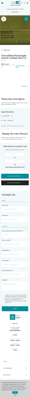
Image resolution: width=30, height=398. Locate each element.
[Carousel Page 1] (14, 41)
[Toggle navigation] (2, 3)
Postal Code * (5, 260)
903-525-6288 (15, 12)
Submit (15, 308)
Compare (23, 86)
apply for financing (13, 182)
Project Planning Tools (20, 66)
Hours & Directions (15, 330)
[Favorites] (24, 3)
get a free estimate (13, 176)
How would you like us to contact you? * (12, 230)
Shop (5, 361)
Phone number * (6, 240)
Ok (15, 392)
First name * (5, 205)
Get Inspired (7, 368)
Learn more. (21, 389)
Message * (4, 280)
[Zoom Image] (3, 18)
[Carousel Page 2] (16, 41)
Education (6, 375)
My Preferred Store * (7, 270)
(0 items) (27, 2)
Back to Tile (7, 50)
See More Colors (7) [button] (7, 36)
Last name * (5, 215)
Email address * (6, 250)
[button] (21, 3)
